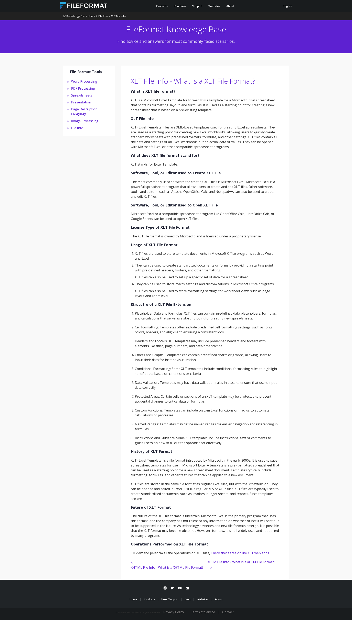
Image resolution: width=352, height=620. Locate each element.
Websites (214, 6)
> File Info (102, 16)
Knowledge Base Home (80, 16)
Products (162, 6)
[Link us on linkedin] (187, 588)
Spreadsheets (81, 95)
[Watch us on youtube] (180, 588)
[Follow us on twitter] (172, 588)
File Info (77, 127)
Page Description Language (84, 111)
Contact (227, 612)
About (230, 6)
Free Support (169, 599)
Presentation (81, 102)
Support (197, 6)
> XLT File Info (117, 16)
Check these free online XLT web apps (240, 553)
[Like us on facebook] (165, 588)
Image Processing (84, 121)
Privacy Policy (173, 612)
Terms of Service (203, 612)
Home (133, 599)
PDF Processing (83, 88)
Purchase (180, 6)
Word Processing (84, 81)
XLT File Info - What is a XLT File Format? (193, 81)
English (287, 6)
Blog (187, 599)
